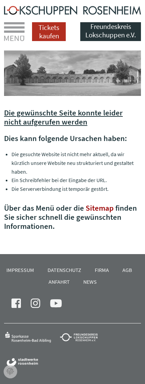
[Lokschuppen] (72, 9)
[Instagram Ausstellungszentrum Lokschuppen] (39, 305)
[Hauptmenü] (14, 31)
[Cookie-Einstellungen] (10, 372)
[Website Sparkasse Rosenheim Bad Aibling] (31, 336)
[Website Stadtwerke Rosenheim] (24, 362)
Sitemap (100, 208)
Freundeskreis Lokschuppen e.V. (110, 30)
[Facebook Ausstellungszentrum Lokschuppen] (20, 305)
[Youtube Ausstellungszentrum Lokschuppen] (60, 305)
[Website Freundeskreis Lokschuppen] (82, 336)
